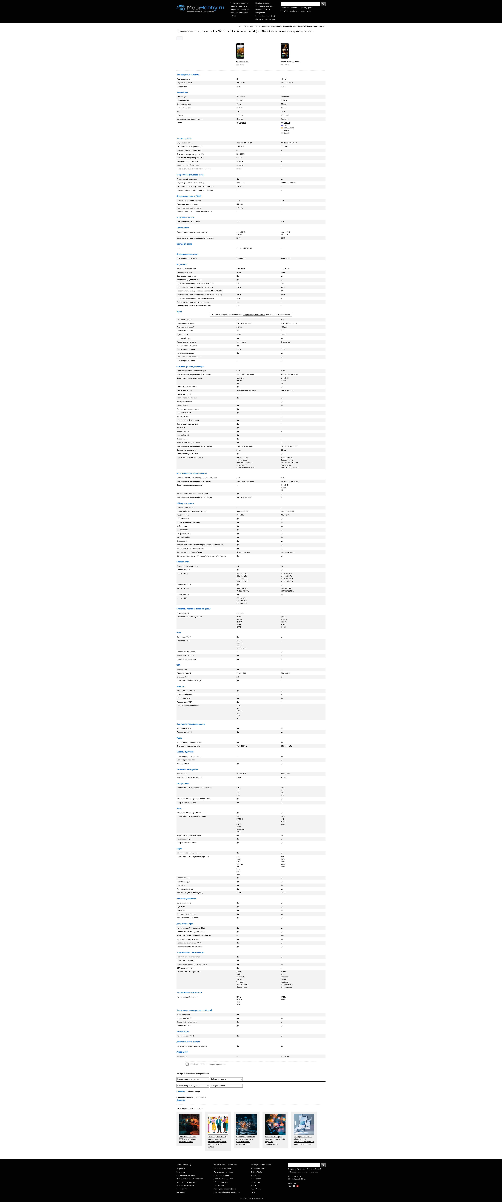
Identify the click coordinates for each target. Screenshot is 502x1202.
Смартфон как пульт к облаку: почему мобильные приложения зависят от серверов (304, 1140)
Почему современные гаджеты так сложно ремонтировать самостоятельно (245, 1140)
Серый (286, 133)
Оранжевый (289, 128)
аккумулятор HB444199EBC (254, 314)
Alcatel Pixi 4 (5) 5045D (290, 61)
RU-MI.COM (255, 1182)
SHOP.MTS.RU (256, 1172)
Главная (242, 26)
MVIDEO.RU (255, 1175)
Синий (286, 125)
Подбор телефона (262, 3)
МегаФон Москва (258, 1168)
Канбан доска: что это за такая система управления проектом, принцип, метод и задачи (217, 1141)
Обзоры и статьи (262, 9)
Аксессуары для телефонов (225, 1189)
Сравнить (180, 1091)
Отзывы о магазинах (239, 12)
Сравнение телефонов (265, 6)
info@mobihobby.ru (298, 1179)
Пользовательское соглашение (189, 1179)
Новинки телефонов (238, 6)
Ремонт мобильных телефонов (227, 1192)
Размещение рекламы (185, 1175)
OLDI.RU (254, 1192)
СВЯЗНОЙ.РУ (256, 1179)
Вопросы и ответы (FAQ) (265, 16)
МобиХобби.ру (183, 1164)
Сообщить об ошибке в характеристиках (207, 1064)
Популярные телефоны (239, 9)
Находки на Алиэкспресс (265, 19)
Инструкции (260, 12)
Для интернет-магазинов (187, 1182)
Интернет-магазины (261, 1164)
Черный (242, 122)
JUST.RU (254, 1185)
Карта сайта (181, 1189)
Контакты (180, 1172)
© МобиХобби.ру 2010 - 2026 (251, 1198)
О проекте (180, 1168)
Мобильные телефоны (239, 3)
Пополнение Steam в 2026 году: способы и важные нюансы (187, 1139)
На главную (181, 1192)
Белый (286, 130)
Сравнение (253, 26)
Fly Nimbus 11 (242, 61)
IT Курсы (233, 16)
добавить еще (194, 1091)
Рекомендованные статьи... (189, 1108)
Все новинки (201, 1097)
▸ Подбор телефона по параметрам (296, 11)
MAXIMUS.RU (256, 1189)
